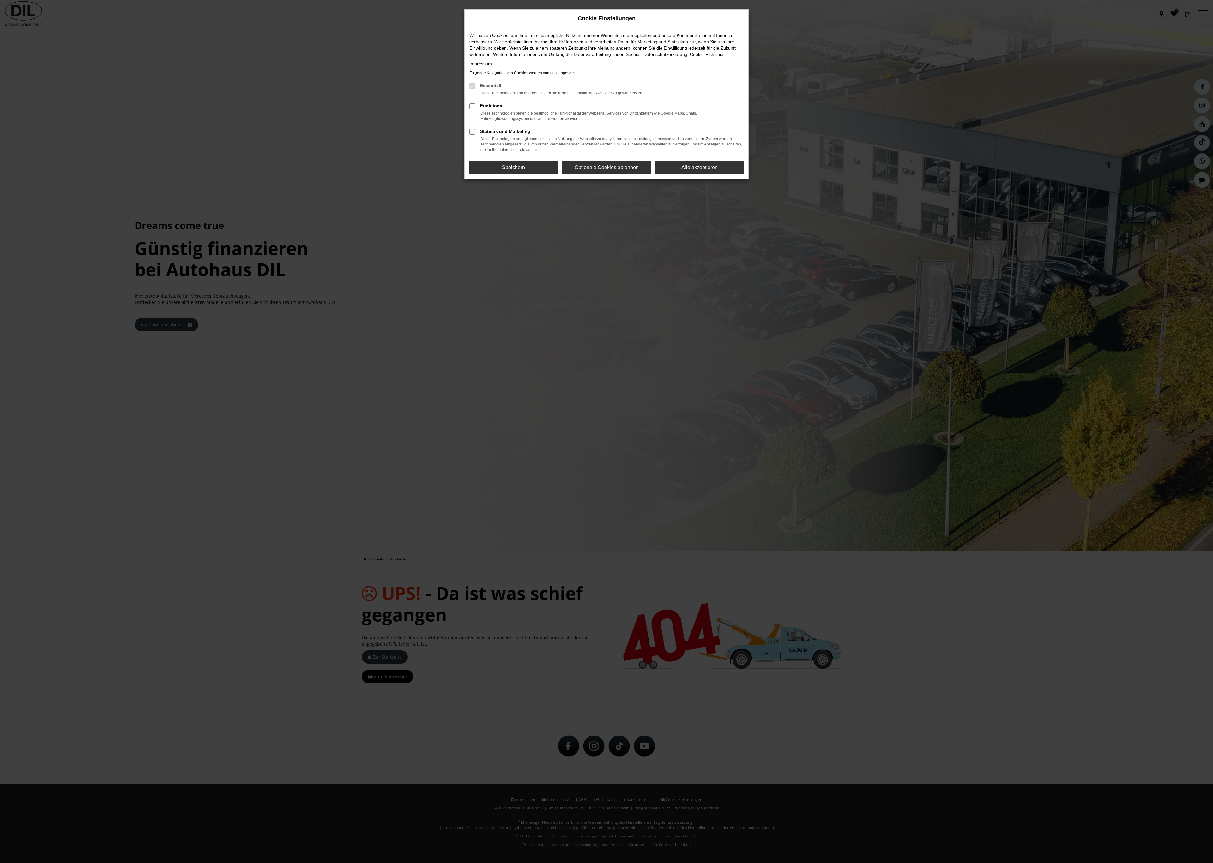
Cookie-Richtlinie (706, 54)
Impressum (480, 63)
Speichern (513, 167)
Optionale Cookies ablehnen (607, 167)
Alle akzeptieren (699, 167)
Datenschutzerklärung (665, 54)
